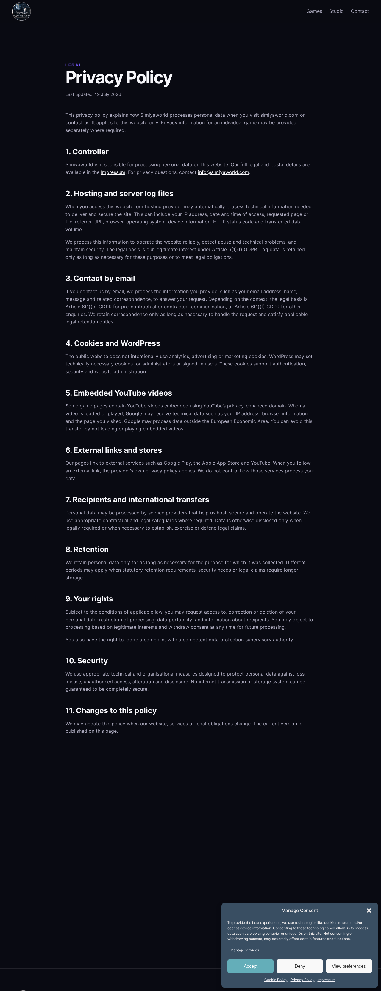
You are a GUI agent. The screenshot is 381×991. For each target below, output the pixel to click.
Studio (336, 11)
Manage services (244, 950)
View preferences (349, 966)
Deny (300, 966)
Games (314, 11)
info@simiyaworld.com (223, 172)
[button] (369, 911)
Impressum (326, 980)
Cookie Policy (276, 980)
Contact (360, 11)
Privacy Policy (303, 980)
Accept (250, 966)
